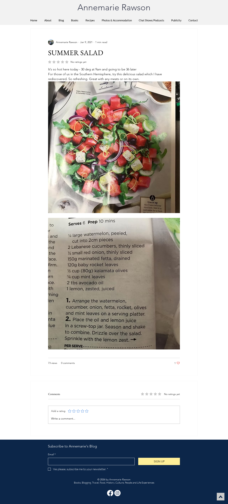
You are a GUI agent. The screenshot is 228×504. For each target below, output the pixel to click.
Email (52, 454)
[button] (75, 20)
